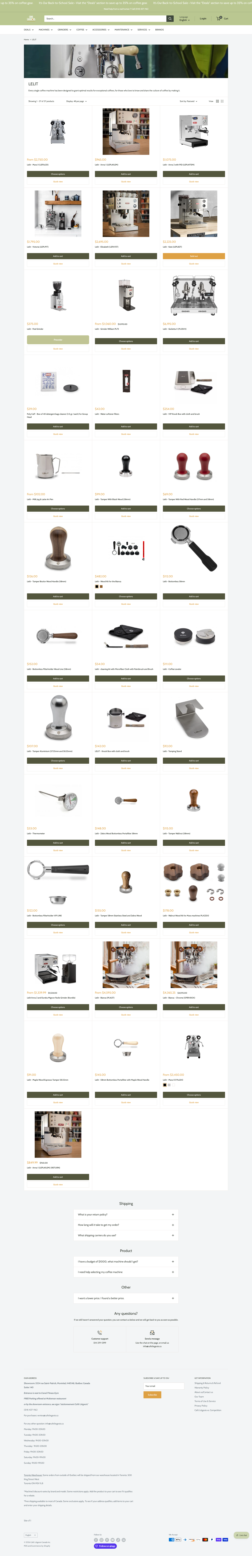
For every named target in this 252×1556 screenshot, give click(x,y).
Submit (169, 785)
